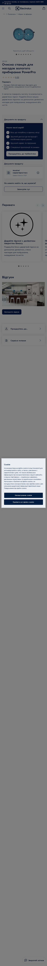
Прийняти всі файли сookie (23, 502)
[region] (23, 483)
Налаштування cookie (23, 495)
